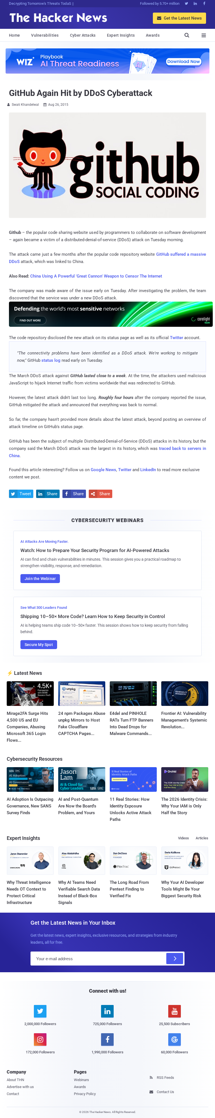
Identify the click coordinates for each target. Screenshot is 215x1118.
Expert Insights (121, 35)
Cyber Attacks (83, 35)
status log (50, 360)
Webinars (81, 1080)
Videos (183, 838)
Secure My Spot (39, 644)
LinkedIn (148, 469)
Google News (103, 469)
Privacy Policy (85, 1094)
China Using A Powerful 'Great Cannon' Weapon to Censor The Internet (96, 276)
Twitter (176, 337)
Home (14, 35)
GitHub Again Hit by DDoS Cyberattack (80, 93)
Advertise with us (20, 1087)
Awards (153, 35)
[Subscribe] (174, 958)
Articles (202, 838)
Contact (13, 1094)
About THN (15, 1080)
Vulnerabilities (45, 35)
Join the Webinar (40, 578)
